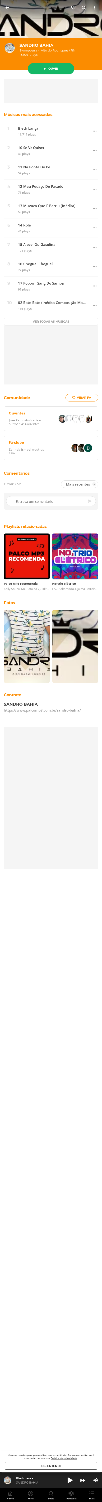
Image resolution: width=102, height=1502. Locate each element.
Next (82, 1480)
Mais (92, 1498)
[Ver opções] (94, 7)
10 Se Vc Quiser (31, 147)
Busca (51, 1498)
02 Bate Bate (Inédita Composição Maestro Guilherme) (52, 302)
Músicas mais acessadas (28, 114)
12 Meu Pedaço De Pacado (40, 186)
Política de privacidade (64, 1458)
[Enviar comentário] (90, 501)
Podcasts (71, 1498)
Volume (95, 1480)
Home (10, 1498)
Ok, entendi (51, 1466)
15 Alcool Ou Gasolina (37, 244)
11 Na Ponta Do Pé (34, 167)
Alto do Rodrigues (54, 50)
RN (73, 50)
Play (70, 1480)
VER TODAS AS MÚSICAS (51, 321)
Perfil (31, 1498)
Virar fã (84, 397)
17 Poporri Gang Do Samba (41, 283)
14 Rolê (24, 225)
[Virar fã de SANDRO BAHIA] (73, 7)
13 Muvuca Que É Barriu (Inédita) (46, 206)
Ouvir (53, 68)
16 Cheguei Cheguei (35, 264)
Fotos (9, 602)
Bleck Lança (28, 128)
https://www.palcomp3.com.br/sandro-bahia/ (42, 710)
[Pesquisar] (84, 7)
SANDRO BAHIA (36, 45)
